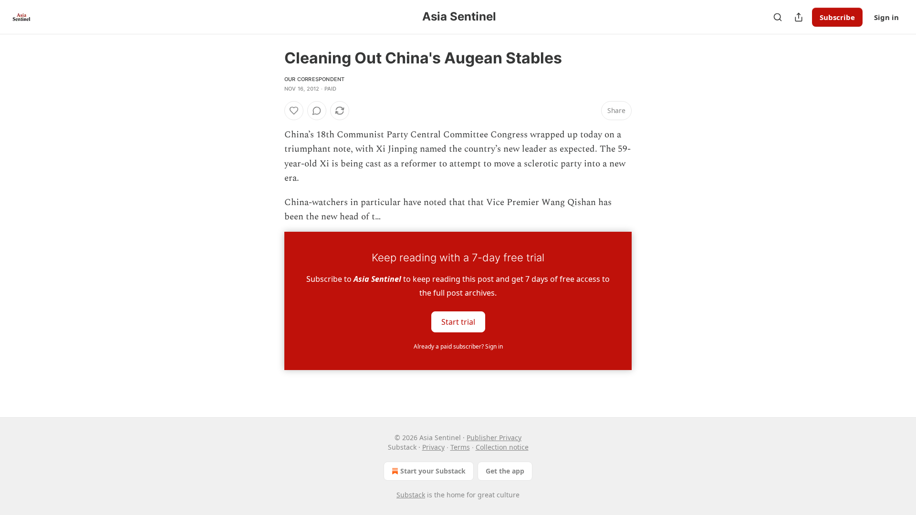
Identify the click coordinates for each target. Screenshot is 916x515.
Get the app (505, 470)
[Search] (777, 17)
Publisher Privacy (494, 437)
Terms (460, 447)
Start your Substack (433, 470)
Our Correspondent (314, 79)
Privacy (433, 447)
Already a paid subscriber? (458, 346)
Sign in (886, 17)
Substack (410, 494)
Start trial (458, 322)
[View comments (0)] (316, 110)
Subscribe (837, 17)
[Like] (293, 110)
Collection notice (502, 447)
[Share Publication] (798, 17)
